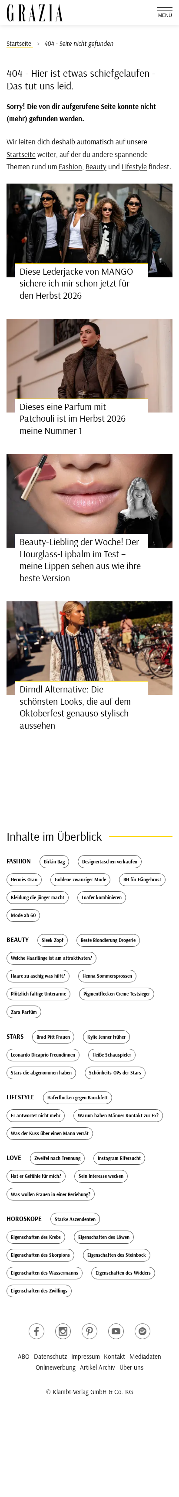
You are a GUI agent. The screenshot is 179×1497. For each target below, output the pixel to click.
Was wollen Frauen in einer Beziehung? (50, 1194)
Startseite (21, 154)
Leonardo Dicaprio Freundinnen (43, 1055)
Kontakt (114, 1356)
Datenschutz (50, 1356)
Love (14, 1157)
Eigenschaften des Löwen (103, 1237)
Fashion (70, 166)
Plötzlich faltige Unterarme (38, 994)
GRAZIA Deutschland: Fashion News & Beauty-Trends (35, 13)
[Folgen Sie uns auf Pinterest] (89, 1331)
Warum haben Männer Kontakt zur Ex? (118, 1115)
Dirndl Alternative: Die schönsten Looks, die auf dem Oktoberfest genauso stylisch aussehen (75, 707)
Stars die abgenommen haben (41, 1073)
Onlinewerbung (56, 1367)
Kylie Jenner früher (106, 1037)
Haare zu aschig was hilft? (38, 976)
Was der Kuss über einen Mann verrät (50, 1133)
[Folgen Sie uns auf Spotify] (142, 1331)
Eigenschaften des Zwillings (39, 1291)
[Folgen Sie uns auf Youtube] (116, 1331)
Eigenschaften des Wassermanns (44, 1273)
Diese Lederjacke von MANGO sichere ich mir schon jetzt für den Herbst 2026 (76, 283)
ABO (24, 1356)
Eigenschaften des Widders (123, 1273)
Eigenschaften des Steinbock (116, 1255)
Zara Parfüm (24, 1012)
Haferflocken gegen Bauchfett (77, 1098)
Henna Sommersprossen (107, 976)
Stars (15, 1036)
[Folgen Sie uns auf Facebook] (36, 1331)
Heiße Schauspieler (112, 1055)
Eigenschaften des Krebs (36, 1237)
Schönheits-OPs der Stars (115, 1073)
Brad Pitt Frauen (53, 1037)
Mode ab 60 (23, 915)
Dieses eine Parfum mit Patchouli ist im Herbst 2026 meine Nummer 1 (73, 418)
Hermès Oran (24, 879)
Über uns (131, 1367)
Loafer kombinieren (102, 897)
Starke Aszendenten (75, 1219)
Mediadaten (145, 1356)
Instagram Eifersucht (119, 1158)
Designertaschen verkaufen (109, 862)
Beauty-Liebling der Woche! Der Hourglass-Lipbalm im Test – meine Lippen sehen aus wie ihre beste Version (80, 559)
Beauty (96, 166)
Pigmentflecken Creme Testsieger (116, 994)
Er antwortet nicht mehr (35, 1115)
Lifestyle (134, 166)
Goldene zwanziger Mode (80, 879)
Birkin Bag (54, 862)
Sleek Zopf (52, 940)
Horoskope (24, 1218)
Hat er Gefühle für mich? (36, 1176)
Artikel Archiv (97, 1367)
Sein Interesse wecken (101, 1176)
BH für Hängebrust (142, 879)
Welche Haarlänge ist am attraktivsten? (51, 958)
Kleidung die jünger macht (37, 897)
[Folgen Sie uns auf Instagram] (63, 1331)
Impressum (85, 1356)
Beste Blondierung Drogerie (108, 940)
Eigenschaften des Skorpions (40, 1255)
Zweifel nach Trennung (57, 1158)
